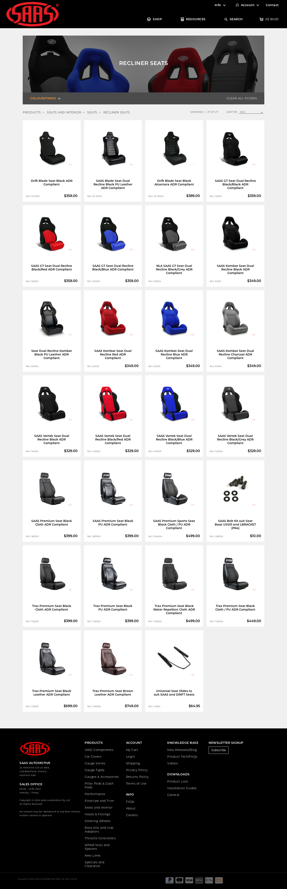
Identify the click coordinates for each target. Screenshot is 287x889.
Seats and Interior (99, 807)
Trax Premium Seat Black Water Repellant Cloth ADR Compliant (174, 609)
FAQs (130, 802)
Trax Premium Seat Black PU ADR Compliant (112, 607)
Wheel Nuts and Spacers (97, 847)
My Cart (132, 750)
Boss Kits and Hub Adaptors (99, 829)
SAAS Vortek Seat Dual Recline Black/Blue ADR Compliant (174, 439)
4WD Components (99, 750)
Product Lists (177, 781)
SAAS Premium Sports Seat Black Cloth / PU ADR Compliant (174, 524)
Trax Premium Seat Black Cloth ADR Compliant (51, 607)
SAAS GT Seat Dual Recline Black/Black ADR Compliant (235, 184)
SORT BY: (232, 111)
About (131, 808)
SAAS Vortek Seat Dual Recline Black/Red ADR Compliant (113, 439)
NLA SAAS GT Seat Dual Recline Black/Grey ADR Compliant (174, 269)
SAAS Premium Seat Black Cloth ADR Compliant (51, 522)
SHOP (157, 19)
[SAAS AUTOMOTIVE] (32, 14)
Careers (132, 815)
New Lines (93, 855)
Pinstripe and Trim (99, 801)
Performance (95, 794)
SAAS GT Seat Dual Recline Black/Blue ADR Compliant (113, 267)
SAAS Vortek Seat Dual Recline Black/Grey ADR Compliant (235, 439)
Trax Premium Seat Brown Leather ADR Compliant (112, 692)
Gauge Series (95, 763)
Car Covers (93, 757)
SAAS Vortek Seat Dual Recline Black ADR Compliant (51, 439)
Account (248, 5)
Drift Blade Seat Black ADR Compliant (51, 182)
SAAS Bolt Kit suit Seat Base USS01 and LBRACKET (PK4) (235, 524)
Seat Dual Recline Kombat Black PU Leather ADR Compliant (51, 354)
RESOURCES (196, 19)
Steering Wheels (98, 821)
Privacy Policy (137, 770)
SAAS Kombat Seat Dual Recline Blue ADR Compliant (174, 354)
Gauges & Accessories (102, 777)
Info (218, 5)
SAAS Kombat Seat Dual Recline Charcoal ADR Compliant (235, 354)
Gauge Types (95, 770)
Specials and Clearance (94, 864)
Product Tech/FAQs (182, 757)
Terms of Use (136, 783)
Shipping (133, 763)
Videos (172, 763)
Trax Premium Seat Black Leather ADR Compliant (51, 692)
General (173, 795)
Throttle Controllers (100, 838)
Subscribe (218, 750)
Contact (272, 5)
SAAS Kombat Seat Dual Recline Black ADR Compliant (235, 269)
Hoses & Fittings (97, 814)
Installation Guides (182, 788)
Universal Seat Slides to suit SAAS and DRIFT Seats (174, 692)
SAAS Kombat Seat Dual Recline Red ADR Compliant (113, 354)
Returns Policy (137, 777)
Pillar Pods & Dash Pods (99, 785)
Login (130, 757)
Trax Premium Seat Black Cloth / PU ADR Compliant (235, 607)
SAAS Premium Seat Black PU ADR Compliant (113, 522)
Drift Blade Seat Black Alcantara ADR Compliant (174, 182)
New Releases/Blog (182, 750)
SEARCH (236, 19)
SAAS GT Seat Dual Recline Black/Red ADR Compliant (51, 267)
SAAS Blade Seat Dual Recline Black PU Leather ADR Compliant (112, 184)
